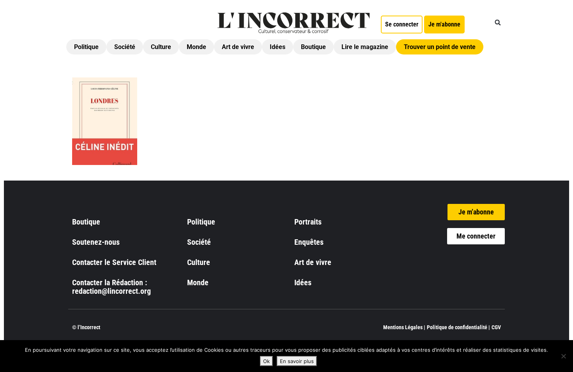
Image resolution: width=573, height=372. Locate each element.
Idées (277, 47)
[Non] (563, 356)
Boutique (313, 47)
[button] (497, 22)
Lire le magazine (364, 47)
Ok (266, 361)
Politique (86, 47)
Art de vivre (238, 47)
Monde (196, 47)
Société (124, 47)
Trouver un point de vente (440, 47)
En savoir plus (297, 361)
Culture (161, 47)
